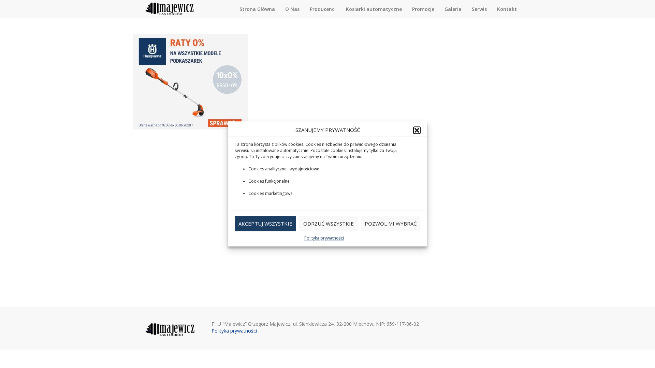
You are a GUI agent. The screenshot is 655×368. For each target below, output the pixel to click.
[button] (416, 130)
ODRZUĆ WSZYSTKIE (328, 223)
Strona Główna (257, 9)
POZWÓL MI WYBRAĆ (391, 223)
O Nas (292, 9)
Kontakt (507, 9)
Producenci (323, 9)
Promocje (423, 9)
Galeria (453, 9)
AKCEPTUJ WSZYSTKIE (265, 223)
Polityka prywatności (324, 238)
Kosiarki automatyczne (374, 9)
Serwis (479, 9)
